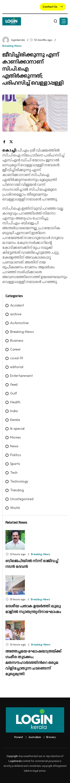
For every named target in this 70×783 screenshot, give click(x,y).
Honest (18, 737)
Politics (15, 455)
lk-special (17, 428)
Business (16, 340)
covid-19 (16, 358)
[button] (64, 21)
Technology (19, 481)
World (15, 507)
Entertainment (21, 375)
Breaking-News (11, 46)
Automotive (19, 323)
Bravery (51, 737)
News (14, 446)
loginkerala (18, 40)
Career (15, 349)
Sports (15, 463)
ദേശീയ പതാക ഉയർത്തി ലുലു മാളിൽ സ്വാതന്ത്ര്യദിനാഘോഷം (33, 609)
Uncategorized (21, 499)
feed (14, 384)
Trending (17, 490)
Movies (15, 437)
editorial (16, 367)
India (14, 411)
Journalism (34, 737)
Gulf (13, 393)
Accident (17, 305)
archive (15, 314)
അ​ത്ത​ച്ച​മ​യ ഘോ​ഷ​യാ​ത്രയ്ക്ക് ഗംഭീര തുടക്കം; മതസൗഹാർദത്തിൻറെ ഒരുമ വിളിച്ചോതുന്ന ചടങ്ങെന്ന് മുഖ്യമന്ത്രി (33, 663)
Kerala (15, 419)
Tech (14, 472)
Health (15, 402)
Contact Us (50, 6)
